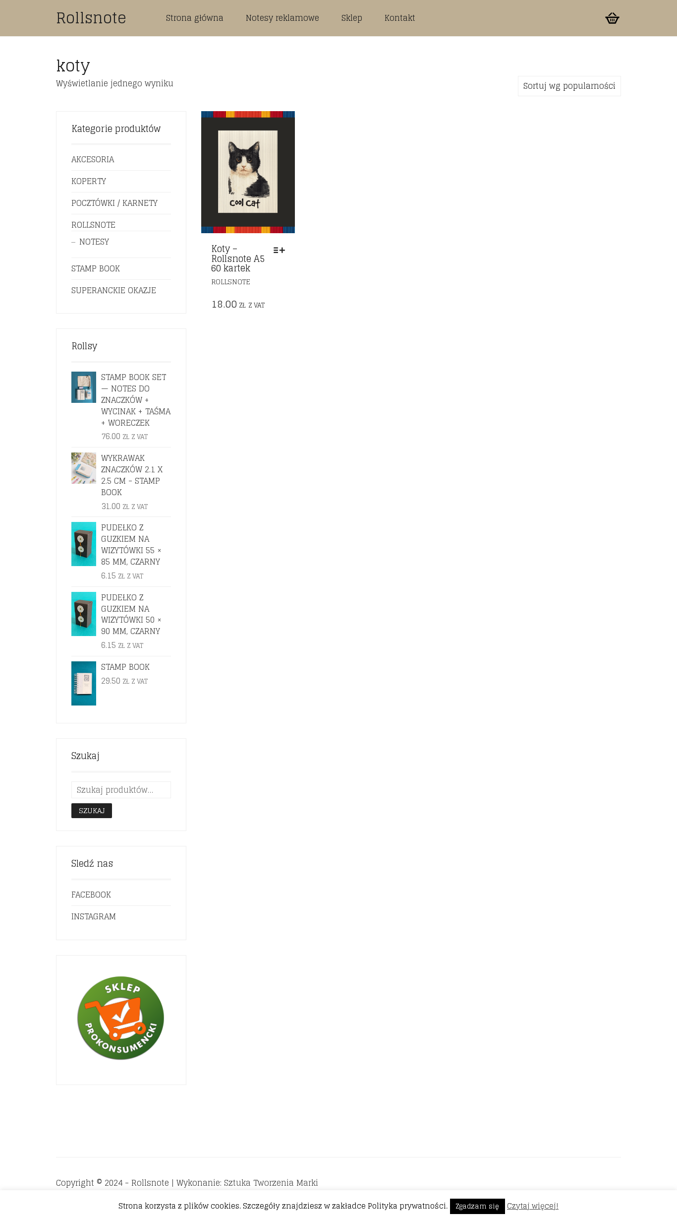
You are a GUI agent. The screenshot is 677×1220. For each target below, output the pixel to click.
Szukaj (92, 810)
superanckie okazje (113, 290)
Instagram (93, 916)
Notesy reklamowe (282, 18)
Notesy (94, 242)
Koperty (88, 181)
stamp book (95, 268)
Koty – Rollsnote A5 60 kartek (238, 258)
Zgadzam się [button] (477, 1206)
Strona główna (195, 18)
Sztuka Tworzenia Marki (271, 1183)
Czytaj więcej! (533, 1206)
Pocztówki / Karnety (114, 203)
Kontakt (400, 18)
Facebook (91, 894)
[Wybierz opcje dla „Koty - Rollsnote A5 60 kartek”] (282, 250)
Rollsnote (91, 17)
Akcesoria (92, 159)
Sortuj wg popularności (569, 86)
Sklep (351, 18)
